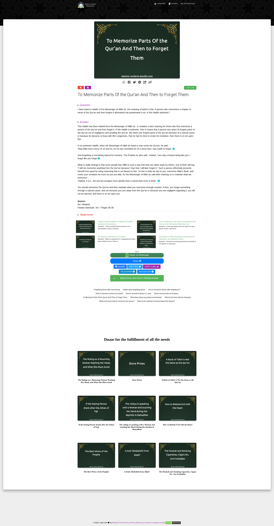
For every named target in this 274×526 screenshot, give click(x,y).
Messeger (145, 271)
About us (139, 523)
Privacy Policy (129, 523)
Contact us (148, 523)
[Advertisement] (137, 318)
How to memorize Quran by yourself (109, 293)
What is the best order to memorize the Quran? (116, 301)
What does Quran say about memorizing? (146, 297)
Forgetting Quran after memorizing (107, 290)
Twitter (134, 266)
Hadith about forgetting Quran (134, 290)
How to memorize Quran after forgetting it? (164, 290)
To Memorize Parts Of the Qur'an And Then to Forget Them (105, 297)
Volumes (173, 4)
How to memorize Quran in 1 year (138, 293)
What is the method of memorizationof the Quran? (156, 301)
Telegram (126, 271)
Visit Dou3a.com (188, 4)
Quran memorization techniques (166, 293)
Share (136, 261)
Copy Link (190, 88)
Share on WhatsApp (139, 255)
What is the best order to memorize (178, 297)
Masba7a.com (117, 523)
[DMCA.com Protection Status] (173, 523)
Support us (158, 523)
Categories (159, 4)
